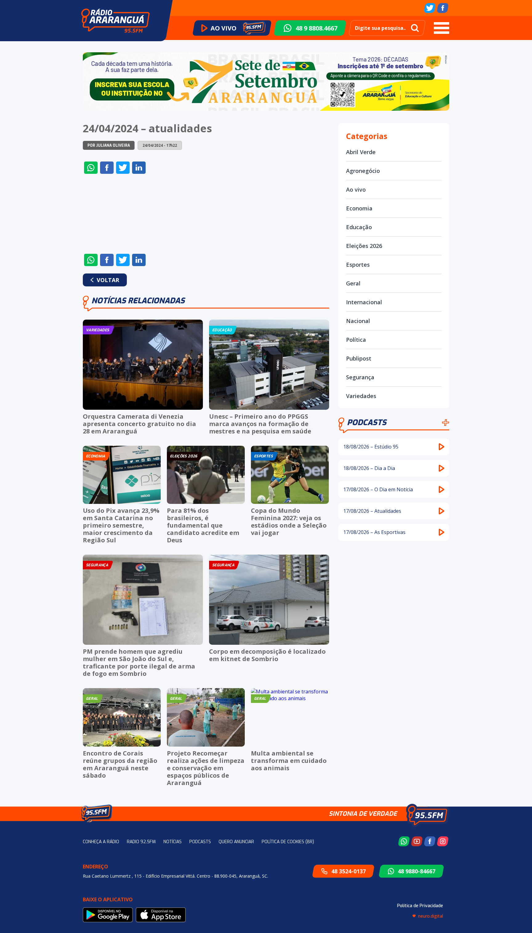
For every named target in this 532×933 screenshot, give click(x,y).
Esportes (358, 264)
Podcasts (366, 422)
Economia (359, 208)
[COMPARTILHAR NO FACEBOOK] (107, 167)
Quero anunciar (236, 842)
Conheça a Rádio (101, 842)
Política (356, 339)
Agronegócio (363, 170)
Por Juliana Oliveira (108, 145)
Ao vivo (356, 189)
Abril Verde (361, 152)
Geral (353, 283)
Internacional (364, 302)
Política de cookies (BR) (288, 842)
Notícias (172, 842)
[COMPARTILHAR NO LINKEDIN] (139, 167)
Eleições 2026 (364, 245)
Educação (359, 227)
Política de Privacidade (420, 906)
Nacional (358, 321)
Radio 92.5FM (141, 842)
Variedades (361, 396)
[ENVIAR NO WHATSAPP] (91, 167)
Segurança (360, 377)
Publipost (358, 358)
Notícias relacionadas (138, 301)
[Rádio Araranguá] (115, 21)
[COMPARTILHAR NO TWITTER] (123, 167)
